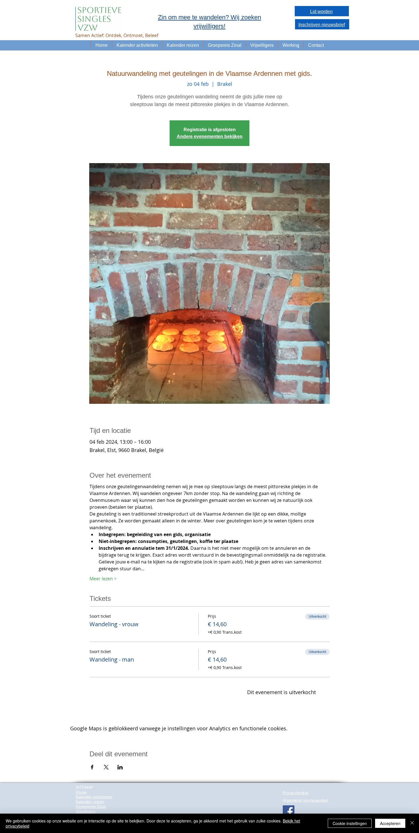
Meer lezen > (103, 578)
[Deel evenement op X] (106, 767)
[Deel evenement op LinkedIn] (120, 767)
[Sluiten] (412, 823)
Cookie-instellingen (350, 823)
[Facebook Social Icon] (288, 811)
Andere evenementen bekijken (210, 136)
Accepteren (390, 823)
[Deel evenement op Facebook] (92, 767)
